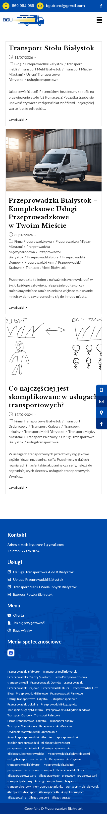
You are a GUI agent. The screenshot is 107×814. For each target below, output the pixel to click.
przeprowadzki (73, 682)
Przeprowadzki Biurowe (32, 693)
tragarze (70, 781)
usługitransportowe (42, 79)
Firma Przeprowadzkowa (33, 241)
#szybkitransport (72, 792)
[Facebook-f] (101, 5)
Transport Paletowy (41, 437)
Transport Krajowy (45, 426)
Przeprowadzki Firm (39, 262)
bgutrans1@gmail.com (65, 5)
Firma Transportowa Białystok (37, 421)
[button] (100, 20)
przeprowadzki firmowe (23, 770)
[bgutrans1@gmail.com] (40, 5)
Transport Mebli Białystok (41, 69)
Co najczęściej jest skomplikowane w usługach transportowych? (53, 397)
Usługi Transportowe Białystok (27, 699)
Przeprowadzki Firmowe (66, 693)
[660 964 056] (5, 5)
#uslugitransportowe (49, 781)
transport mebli (17, 682)
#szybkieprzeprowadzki (23, 737)
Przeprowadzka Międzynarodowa (68, 709)
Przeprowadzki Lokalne (22, 704)
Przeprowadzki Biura (42, 257)
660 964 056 (23, 5)
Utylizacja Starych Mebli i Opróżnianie (32, 731)
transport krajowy (19, 786)
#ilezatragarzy (61, 797)
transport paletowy (19, 781)
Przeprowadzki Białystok (44, 64)
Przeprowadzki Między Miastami (68, 753)
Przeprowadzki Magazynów (59, 704)
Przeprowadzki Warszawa (56, 726)
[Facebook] (10, 652)
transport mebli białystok (23, 764)
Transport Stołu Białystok (51, 48)
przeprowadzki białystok (23, 748)
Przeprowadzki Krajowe (23, 688)
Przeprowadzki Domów (45, 682)
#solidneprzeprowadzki (23, 742)
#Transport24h (49, 792)
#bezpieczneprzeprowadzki (59, 737)
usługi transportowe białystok (27, 759)
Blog (17, 64)
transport (48, 770)
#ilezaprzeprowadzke (21, 775)
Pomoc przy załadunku (48, 786)
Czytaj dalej (18, 119)
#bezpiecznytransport (22, 792)
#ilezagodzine (16, 797)
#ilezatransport (39, 797)
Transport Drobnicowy (22, 726)
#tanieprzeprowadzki (56, 748)
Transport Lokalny (61, 720)
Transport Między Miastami (25, 709)
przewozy (68, 775)
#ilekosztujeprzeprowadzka (25, 753)
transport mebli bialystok (82, 786)
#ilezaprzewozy (49, 775)
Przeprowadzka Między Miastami (29, 677)
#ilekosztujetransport (55, 742)
